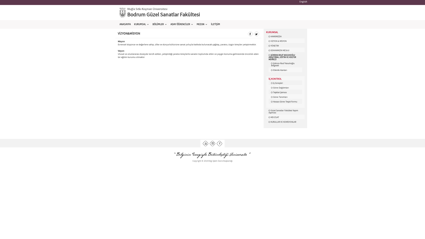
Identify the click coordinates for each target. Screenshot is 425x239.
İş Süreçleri (278, 83)
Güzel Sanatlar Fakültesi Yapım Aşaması (283, 111)
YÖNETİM (275, 46)
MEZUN (200, 24)
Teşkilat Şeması (280, 92)
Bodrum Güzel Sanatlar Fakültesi (163, 14)
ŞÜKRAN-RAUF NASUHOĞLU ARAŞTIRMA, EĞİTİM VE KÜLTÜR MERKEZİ (282, 57)
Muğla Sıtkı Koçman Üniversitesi (147, 9)
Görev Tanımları (280, 97)
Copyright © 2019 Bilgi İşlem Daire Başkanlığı (212, 161)
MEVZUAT (275, 117)
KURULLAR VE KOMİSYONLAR (283, 122)
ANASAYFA (125, 24)
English (303, 1)
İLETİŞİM (215, 24)
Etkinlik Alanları (280, 70)
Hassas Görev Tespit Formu (285, 102)
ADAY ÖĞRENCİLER (180, 24)
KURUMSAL (140, 24)
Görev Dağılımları (281, 88)
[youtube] (206, 144)
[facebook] (219, 144)
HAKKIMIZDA (276, 36)
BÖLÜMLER (158, 24)
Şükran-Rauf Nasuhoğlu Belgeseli (283, 64)
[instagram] (213, 144)
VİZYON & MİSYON (279, 41)
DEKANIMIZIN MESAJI (280, 50)
